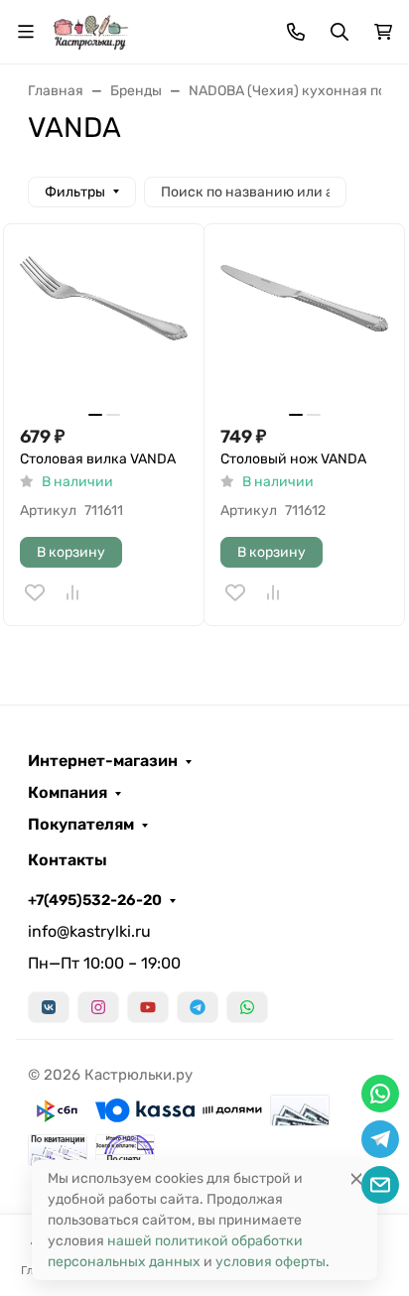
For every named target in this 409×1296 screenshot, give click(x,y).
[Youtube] (148, 1007)
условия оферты (270, 1261)
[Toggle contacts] (296, 32)
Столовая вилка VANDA (98, 459)
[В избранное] (35, 592)
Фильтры (75, 192)
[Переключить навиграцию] (26, 32)
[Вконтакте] (48, 1007)
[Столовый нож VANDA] (304, 324)
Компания (67, 793)
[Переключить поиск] (339, 32)
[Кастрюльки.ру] (90, 30)
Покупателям (81, 825)
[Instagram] (98, 1007)
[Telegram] (197, 1007)
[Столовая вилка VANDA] (104, 324)
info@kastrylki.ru (89, 931)
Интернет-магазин (103, 761)
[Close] (356, 1178)
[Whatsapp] (247, 1007)
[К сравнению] (72, 592)
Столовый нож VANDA (293, 459)
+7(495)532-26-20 (95, 900)
